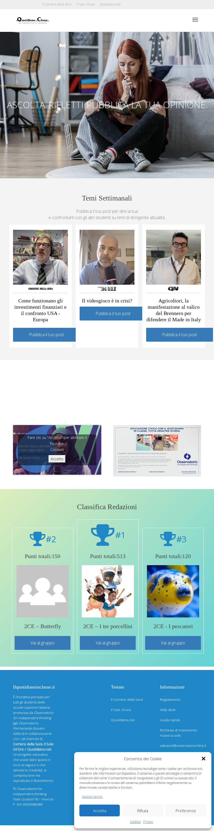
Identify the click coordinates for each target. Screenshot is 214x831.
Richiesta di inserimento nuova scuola (178, 733)
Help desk (167, 709)
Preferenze (186, 810)
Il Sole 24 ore (85, 4)
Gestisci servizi (92, 796)
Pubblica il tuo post (46, 334)
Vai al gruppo (43, 643)
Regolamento (170, 699)
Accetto (57, 458)
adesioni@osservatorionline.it (180, 745)
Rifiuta (142, 810)
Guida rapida (170, 720)
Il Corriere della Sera (57, 4)
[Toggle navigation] (195, 19)
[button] (203, 758)
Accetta (99, 810)
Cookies (135, 821)
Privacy (148, 821)
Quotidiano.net (110, 4)
